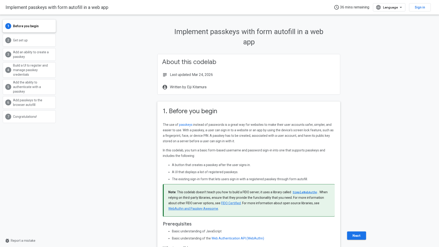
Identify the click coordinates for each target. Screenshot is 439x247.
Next (356, 236)
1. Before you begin (190, 111)
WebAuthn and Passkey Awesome (193, 208)
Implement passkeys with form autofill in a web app (56, 7)
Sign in (420, 7)
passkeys (186, 124)
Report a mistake (20, 240)
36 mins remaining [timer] (351, 7)
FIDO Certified (231, 203)
